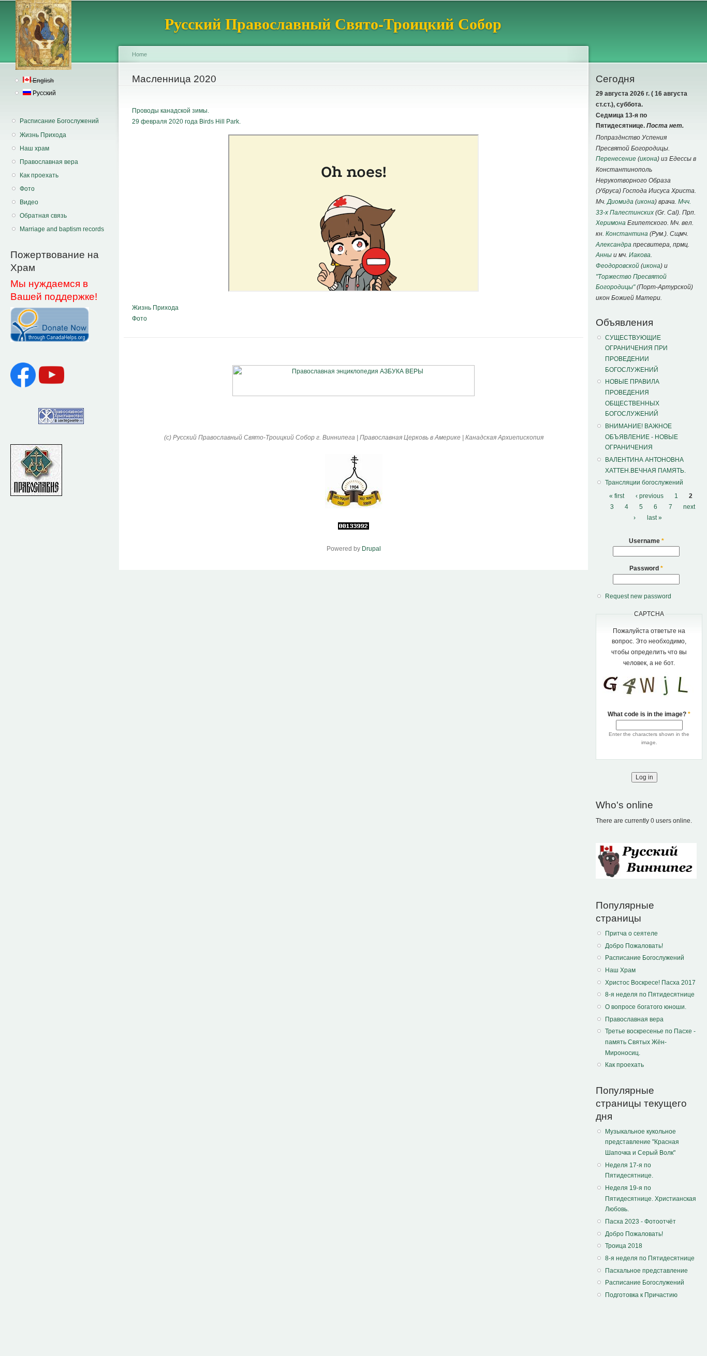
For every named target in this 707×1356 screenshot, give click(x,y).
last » (654, 517)
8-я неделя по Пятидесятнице (650, 994)
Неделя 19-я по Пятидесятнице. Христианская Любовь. (650, 1198)
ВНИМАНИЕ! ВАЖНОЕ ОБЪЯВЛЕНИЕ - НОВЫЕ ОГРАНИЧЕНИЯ (641, 437)
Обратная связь (43, 215)
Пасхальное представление (646, 1270)
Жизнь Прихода (43, 135)
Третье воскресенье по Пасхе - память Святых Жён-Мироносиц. (650, 1042)
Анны (604, 255)
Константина (627, 233)
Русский (43, 93)
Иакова (640, 255)
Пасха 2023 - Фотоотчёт (640, 1221)
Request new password (638, 596)
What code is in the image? (649, 714)
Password (646, 568)
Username (646, 541)
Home (139, 54)
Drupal (371, 548)
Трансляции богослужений (644, 482)
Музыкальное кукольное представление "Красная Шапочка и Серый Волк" (642, 1142)
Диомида (620, 201)
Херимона (611, 223)
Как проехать (39, 175)
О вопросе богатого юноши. (645, 1007)
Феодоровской (617, 265)
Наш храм (34, 148)
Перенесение (616, 158)
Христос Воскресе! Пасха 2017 (650, 982)
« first (616, 496)
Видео (29, 202)
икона (648, 158)
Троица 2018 (623, 1245)
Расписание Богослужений (59, 121)
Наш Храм (620, 970)
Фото (27, 188)
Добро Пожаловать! (634, 946)
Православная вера (49, 161)
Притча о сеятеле (631, 933)
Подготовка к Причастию (641, 1295)
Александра (613, 244)
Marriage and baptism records (62, 229)
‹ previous (650, 496)
